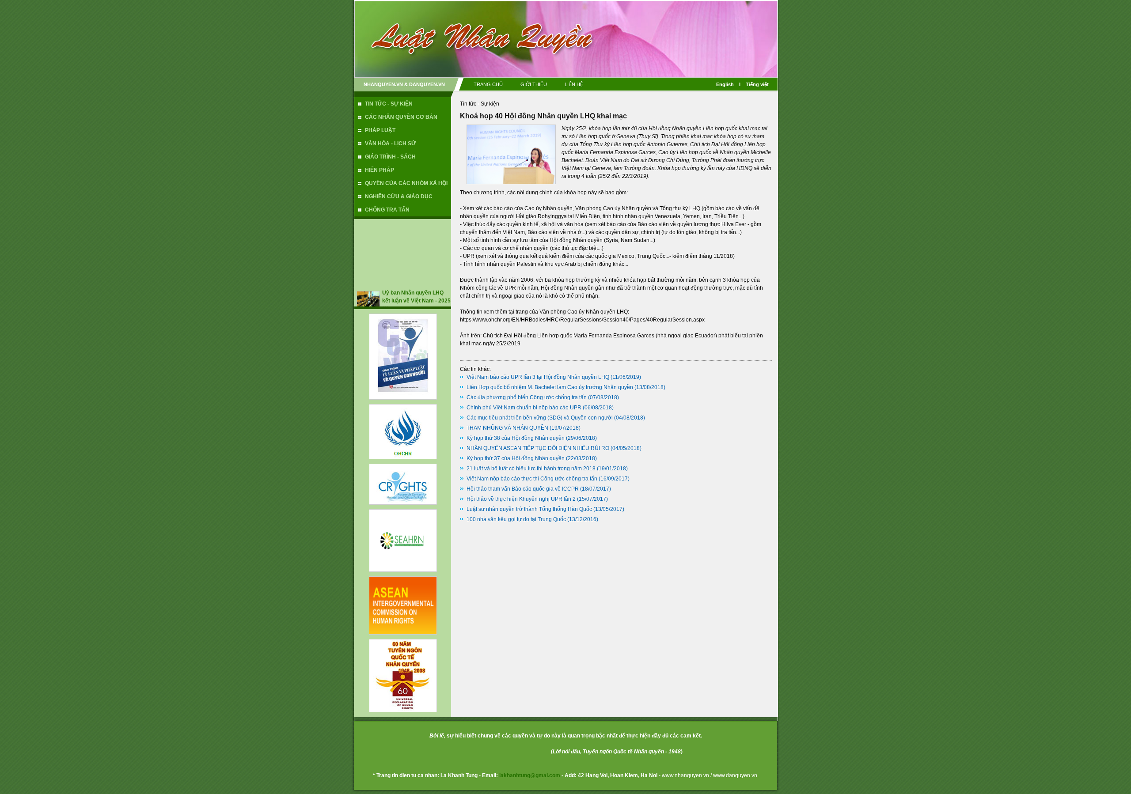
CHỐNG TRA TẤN (387, 210)
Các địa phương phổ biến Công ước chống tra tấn (527, 397)
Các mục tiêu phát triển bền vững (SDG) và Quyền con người (540, 418)
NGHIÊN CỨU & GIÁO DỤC (399, 196)
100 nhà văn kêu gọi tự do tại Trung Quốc (516, 519)
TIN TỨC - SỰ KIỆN (389, 104)
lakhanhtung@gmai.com (529, 775)
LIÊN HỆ (574, 84)
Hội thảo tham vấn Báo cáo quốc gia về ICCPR (523, 489)
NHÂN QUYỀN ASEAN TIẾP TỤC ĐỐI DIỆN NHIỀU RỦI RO (538, 448)
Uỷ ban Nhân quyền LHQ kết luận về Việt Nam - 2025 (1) (416, 292)
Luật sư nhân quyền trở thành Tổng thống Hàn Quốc (529, 509)
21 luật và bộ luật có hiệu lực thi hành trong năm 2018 (531, 468)
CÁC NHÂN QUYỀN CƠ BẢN (401, 117)
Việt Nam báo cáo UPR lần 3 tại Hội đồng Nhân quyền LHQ (538, 377)
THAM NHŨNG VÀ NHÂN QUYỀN (507, 428)
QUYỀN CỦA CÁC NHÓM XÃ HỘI (406, 183)
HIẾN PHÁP (379, 170)
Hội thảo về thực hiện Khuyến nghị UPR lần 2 (521, 499)
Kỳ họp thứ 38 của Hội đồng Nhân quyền (516, 438)
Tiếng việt (757, 84)
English (725, 84)
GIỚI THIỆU (533, 84)
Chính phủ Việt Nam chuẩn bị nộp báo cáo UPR (524, 408)
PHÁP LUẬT (380, 130)
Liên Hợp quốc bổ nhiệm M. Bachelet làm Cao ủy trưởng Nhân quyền (550, 387)
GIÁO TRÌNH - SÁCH (390, 157)
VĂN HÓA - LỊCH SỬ (390, 143)
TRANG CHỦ (488, 84)
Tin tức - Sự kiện (479, 104)
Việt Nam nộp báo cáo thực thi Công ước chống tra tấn (532, 479)
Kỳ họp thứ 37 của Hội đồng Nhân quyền (516, 458)
